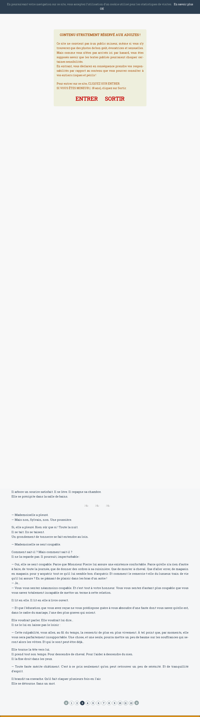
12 (131, 703)
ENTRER (87, 98)
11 (126, 703)
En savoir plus (183, 4)
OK (102, 9)
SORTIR (115, 98)
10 (120, 703)
